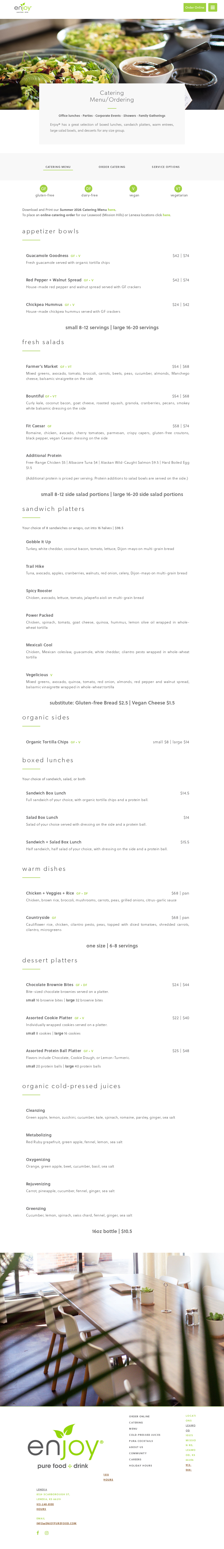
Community (138, 1453)
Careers (135, 1459)
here (111, 209)
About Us (136, 1447)
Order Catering (112, 167)
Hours (108, 1479)
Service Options (166, 167)
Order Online (194, 7)
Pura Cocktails (141, 1441)
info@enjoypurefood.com (57, 1523)
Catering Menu (58, 167)
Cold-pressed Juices (144, 1435)
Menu (133, 1428)
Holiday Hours (140, 1465)
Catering (136, 1422)
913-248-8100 (45, 1504)
